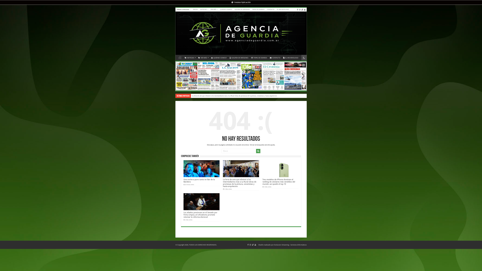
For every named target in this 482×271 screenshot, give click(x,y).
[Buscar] (258, 151)
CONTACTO (270, 9)
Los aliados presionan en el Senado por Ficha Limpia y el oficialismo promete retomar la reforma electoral (200, 214)
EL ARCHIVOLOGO (283, 9)
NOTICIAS (203, 9)
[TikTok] (302, 9)
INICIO (195, 9)
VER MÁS (213, 9)
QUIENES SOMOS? (226, 9)
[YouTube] (305, 9)
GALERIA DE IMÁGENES (242, 9)
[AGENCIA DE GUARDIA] (241, 33)
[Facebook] (297, 9)
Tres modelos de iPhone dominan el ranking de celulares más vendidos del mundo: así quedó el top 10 (226, 96)
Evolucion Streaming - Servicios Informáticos (290, 245)
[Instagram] (300, 9)
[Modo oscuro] (304, 58)
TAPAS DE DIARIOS (258, 9)
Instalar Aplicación (242, 2)
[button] (303, 76)
